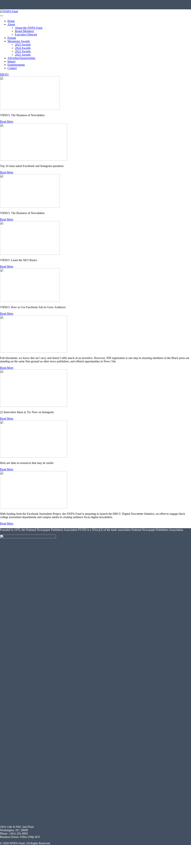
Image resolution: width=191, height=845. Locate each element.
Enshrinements (16, 64)
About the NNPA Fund (28, 27)
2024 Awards (23, 47)
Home (11, 21)
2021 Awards (23, 54)
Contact (12, 68)
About (11, 24)
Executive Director (26, 34)
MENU (4, 74)
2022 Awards (23, 51)
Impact (11, 61)
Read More (6, 121)
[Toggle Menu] (1, 15)
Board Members (24, 31)
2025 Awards (23, 44)
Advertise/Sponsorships (21, 58)
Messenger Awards (18, 41)
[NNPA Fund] (9, 11)
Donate (11, 37)
